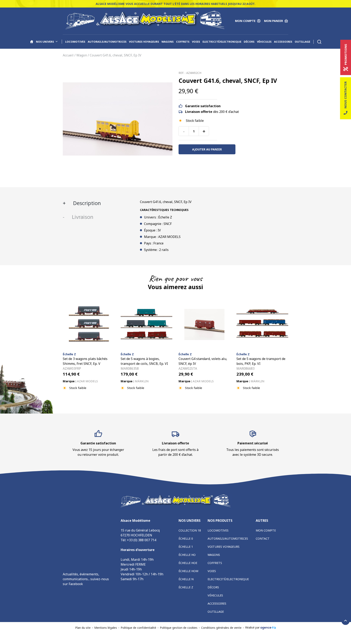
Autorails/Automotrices (107, 41)
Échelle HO (187, 555)
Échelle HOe (188, 563)
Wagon (81, 55)
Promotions (346, 54)
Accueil (68, 55)
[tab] (98, 203)
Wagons (167, 41)
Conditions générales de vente (221, 628)
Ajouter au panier (207, 149)
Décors (249, 41)
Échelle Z (186, 587)
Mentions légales (105, 628)
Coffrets (183, 41)
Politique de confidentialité (138, 628)
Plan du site (83, 628)
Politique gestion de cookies (178, 628)
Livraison (81, 216)
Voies (196, 41)
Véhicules (264, 41)
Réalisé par (252, 627)
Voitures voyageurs (144, 41)
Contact (263, 538)
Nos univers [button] (45, 41)
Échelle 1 (186, 547)
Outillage (302, 41)
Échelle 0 (186, 538)
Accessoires (283, 41)
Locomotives (75, 41)
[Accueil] (32, 42)
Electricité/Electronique (222, 41)
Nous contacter (345, 94)
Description (86, 203)
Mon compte (266, 530)
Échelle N (186, 579)
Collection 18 (190, 530)
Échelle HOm (188, 571)
